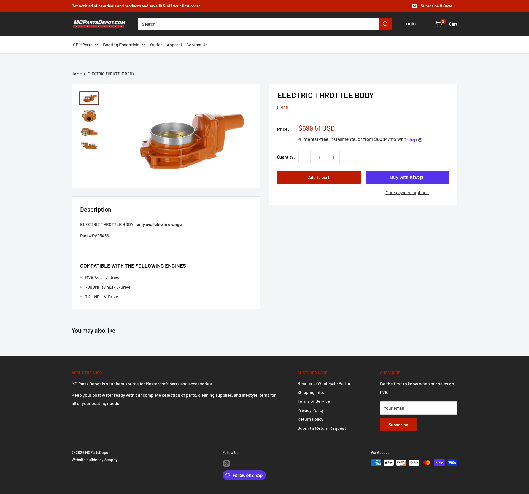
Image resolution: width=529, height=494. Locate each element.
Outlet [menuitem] (156, 44)
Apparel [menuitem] (174, 44)
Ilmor (282, 108)
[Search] (385, 24)
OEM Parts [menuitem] (83, 44)
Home (77, 73)
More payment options (407, 192)
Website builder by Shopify (95, 459)
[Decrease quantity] (304, 157)
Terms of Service (314, 401)
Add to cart (319, 177)
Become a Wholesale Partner (325, 383)
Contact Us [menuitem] (196, 44)
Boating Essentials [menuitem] (121, 44)
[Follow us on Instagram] (226, 463)
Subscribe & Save (436, 5)
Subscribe (398, 424)
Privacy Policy (311, 410)
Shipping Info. (311, 392)
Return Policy (310, 418)
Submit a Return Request (322, 428)
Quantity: (286, 157)
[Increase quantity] (333, 157)
